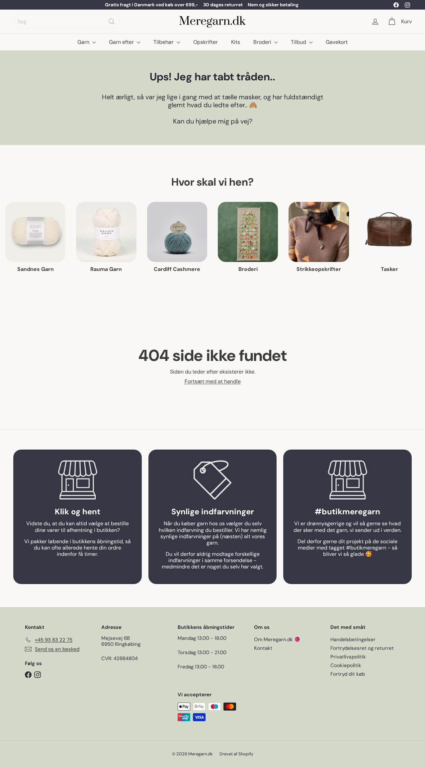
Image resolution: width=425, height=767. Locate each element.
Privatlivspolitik (348, 656)
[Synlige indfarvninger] (212, 480)
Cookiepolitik (345, 665)
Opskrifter (205, 42)
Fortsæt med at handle (213, 381)
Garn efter (122, 42)
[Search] (112, 21)
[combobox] (66, 21)
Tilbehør (164, 42)
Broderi (263, 42)
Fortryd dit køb (347, 674)
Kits (235, 42)
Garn (84, 42)
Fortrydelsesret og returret (362, 648)
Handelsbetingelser (353, 639)
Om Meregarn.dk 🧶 (277, 639)
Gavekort (337, 42)
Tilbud (299, 42)
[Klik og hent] (77, 480)
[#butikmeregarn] (347, 480)
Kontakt (263, 648)
